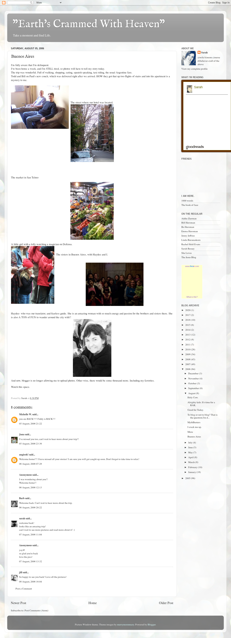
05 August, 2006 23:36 (30, 443)
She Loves (186, 253)
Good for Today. (196, 409)
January (192, 472)
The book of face (189, 205)
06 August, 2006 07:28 (30, 463)
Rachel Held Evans (190, 244)
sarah (22, 518)
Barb (22, 498)
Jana (21, 434)
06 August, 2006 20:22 (30, 507)
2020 (188, 310)
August (192, 393)
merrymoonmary (125, 624)
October (192, 383)
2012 (188, 339)
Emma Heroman (189, 231)
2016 (188, 319)
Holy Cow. (193, 397)
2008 (188, 359)
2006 (188, 369)
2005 (188, 478)
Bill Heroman (188, 222)
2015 (188, 324)
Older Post (166, 602)
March (191, 462)
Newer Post (18, 602)
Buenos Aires (194, 436)
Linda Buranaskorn (191, 240)
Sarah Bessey (188, 248)
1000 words (187, 200)
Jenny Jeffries (188, 235)
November (193, 378)
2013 (188, 334)
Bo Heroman (187, 227)
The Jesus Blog (188, 257)
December (193, 373)
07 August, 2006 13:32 (30, 561)
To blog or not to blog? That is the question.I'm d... (202, 416)
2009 (188, 354)
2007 (188, 364)
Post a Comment (24, 588)
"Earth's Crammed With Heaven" (89, 24)
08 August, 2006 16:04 (30, 581)
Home (92, 602)
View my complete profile (194, 68)
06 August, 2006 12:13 (30, 487)
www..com (192, 266)
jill (20, 572)
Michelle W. (25, 414)
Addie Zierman (189, 218)
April (191, 457)
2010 (188, 349)
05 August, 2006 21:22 (30, 423)
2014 (188, 329)
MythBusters (194, 422)
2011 (188, 344)
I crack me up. (195, 427)
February (193, 467)
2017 (188, 315)
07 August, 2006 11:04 (30, 534)
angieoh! (24, 454)
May (190, 452)
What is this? (192, 297)
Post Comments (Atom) (36, 610)
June (190, 447)
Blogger (152, 624)
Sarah (204, 52)
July (190, 442)
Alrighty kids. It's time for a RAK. (201, 404)
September (194, 388)
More (190, 431)
